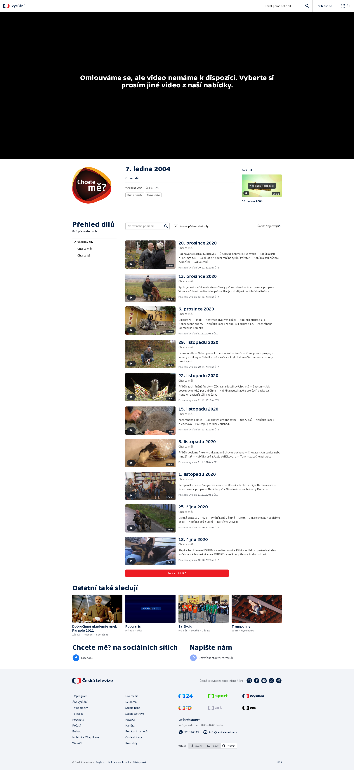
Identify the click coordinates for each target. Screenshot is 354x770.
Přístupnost (139, 762)
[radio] (94, 241)
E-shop (76, 731)
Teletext (77, 713)
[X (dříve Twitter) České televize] (271, 681)
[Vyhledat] (166, 226)
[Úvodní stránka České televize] (93, 681)
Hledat (307, 6)
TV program (79, 696)
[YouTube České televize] (264, 681)
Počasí (76, 725)
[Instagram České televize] (249, 681)
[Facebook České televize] (257, 681)
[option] (197, 745)
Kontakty (131, 743)
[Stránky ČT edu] (249, 709)
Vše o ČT (77, 743)
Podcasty (78, 719)
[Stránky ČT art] (215, 709)
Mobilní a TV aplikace (85, 737)
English (100, 762)
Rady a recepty (134, 194)
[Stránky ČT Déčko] (185, 709)
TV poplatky (80, 708)
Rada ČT (130, 719)
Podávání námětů (136, 731)
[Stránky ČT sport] (218, 697)
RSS (279, 762)
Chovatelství (153, 194)
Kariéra (130, 725)
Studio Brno (132, 708)
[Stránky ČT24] (185, 697)
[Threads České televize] (279, 681)
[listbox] (212, 746)
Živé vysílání (79, 702)
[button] (262, 187)
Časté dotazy (133, 737)
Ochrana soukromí (118, 762)
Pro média (131, 696)
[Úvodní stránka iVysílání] (17, 6)
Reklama (131, 702)
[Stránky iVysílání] (253, 697)
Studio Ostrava (134, 713)
